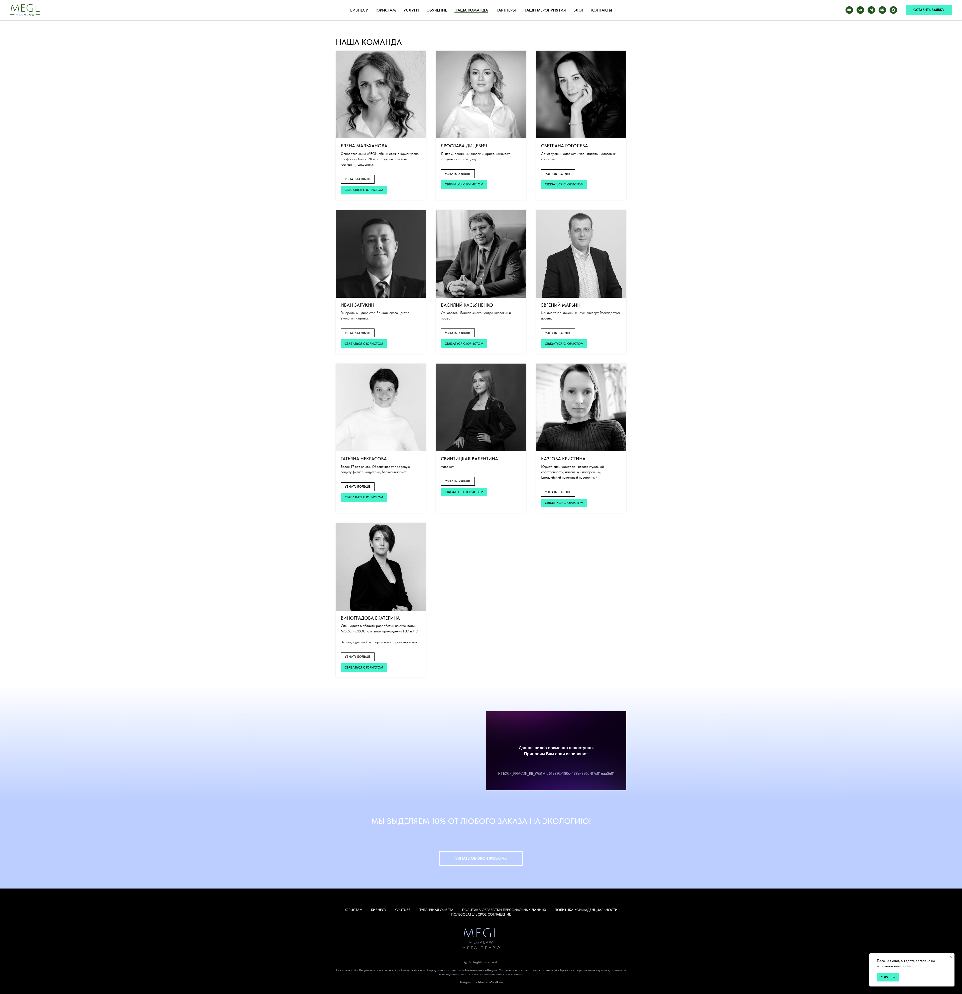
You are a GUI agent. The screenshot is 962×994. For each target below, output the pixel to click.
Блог (578, 10)
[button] (929, 10)
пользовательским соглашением (499, 974)
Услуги (411, 10)
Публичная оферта (436, 910)
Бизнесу (359, 10)
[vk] (860, 10)
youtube (402, 910)
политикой (618, 970)
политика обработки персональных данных (504, 910)
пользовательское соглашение (481, 914)
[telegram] (871, 10)
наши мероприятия (544, 10)
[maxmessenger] (893, 10)
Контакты (601, 10)
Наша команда (471, 10)
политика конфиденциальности (586, 910)
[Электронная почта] (882, 10)
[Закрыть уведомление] (950, 956)
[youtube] (849, 10)
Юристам (386, 10)
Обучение (436, 10)
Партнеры (506, 10)
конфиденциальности (454, 974)
